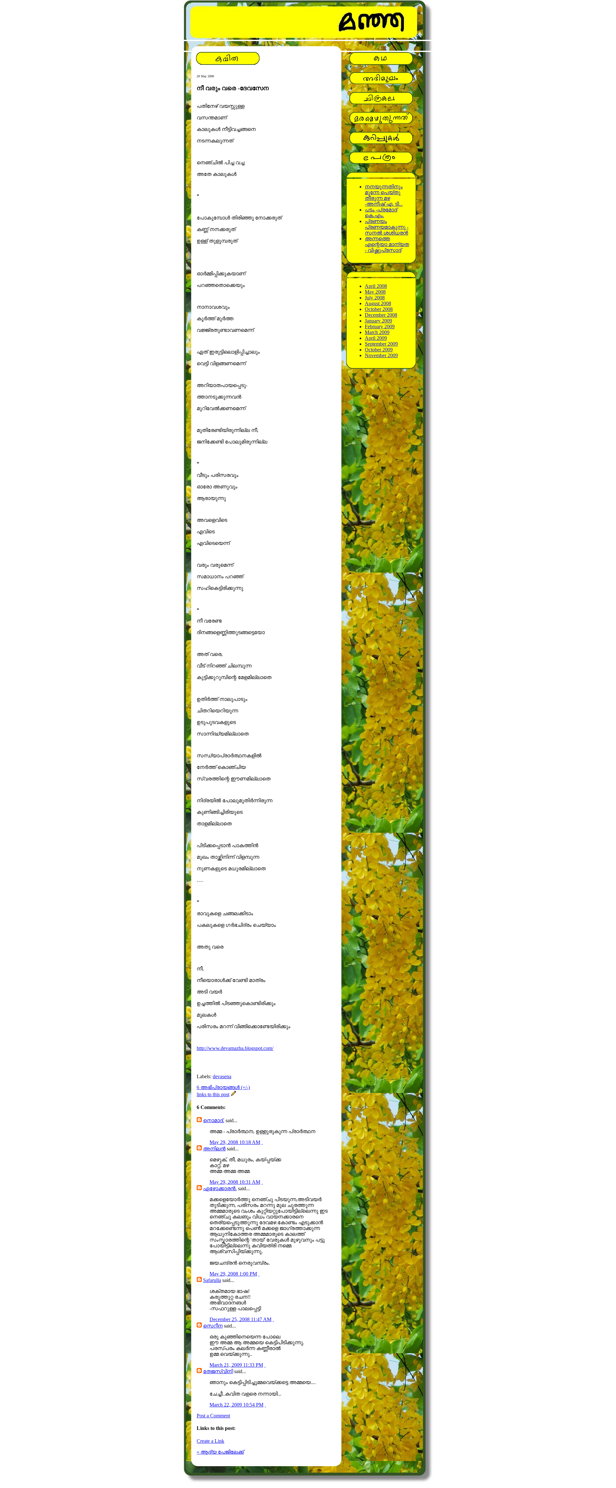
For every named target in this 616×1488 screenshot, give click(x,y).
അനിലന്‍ (214, 1148)
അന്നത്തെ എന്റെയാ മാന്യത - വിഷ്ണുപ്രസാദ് (387, 244)
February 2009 (380, 326)
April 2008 (376, 286)
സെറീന (213, 1326)
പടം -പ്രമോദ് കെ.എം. (381, 212)
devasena (222, 1076)
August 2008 (378, 303)
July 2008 (375, 297)
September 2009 (381, 344)
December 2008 (381, 315)
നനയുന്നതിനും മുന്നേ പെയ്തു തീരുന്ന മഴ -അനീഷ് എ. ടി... (384, 195)
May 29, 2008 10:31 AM (235, 1182)
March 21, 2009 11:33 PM (236, 1365)
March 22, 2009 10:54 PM (236, 1404)
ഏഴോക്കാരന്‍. (220, 1188)
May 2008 (375, 292)
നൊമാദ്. (213, 1120)
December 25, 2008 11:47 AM (240, 1319)
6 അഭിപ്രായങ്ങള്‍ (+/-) (223, 1087)
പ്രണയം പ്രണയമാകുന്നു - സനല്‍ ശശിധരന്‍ (386, 227)
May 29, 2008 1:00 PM (233, 1274)
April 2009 (376, 338)
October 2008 (379, 309)
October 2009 (379, 349)
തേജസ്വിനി (218, 1371)
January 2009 (378, 320)
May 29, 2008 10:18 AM (235, 1142)
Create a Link (210, 1441)
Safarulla (212, 1280)
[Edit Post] (233, 1094)
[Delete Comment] (262, 1142)
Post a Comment (213, 1415)
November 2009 (381, 355)
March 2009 (377, 332)
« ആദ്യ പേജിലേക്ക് (220, 1452)
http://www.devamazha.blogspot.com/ (235, 1048)
